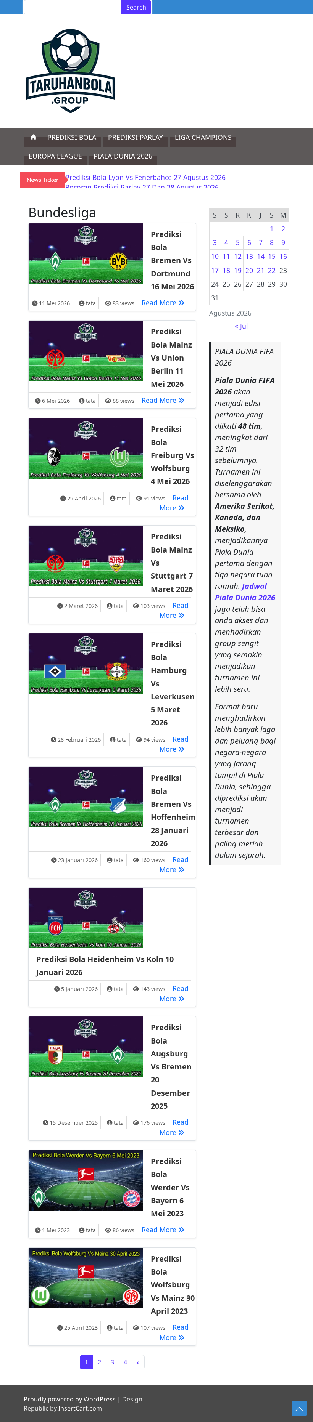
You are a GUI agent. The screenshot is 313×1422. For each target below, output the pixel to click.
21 (261, 270)
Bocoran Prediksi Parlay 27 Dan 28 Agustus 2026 (142, 187)
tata (91, 303)
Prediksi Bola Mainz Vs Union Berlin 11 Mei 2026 (171, 357)
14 (261, 256)
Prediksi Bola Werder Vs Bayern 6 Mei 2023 (170, 1187)
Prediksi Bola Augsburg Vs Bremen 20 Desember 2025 (171, 1066)
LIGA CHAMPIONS (203, 137)
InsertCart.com (80, 1408)
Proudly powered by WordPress (70, 1399)
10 (215, 256)
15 (272, 256)
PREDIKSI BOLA (71, 137)
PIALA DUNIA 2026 (123, 155)
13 (249, 256)
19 (238, 270)
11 (226, 256)
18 (226, 270)
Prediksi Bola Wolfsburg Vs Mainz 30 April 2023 (173, 1285)
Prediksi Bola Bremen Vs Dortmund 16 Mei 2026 (172, 260)
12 (238, 256)
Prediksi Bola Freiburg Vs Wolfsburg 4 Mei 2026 (172, 455)
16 (283, 256)
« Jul (241, 325)
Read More (165, 302)
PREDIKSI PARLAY (135, 137)
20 (249, 270)
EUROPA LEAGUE (55, 155)
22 (272, 270)
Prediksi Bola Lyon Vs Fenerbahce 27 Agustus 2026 (145, 177)
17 (215, 270)
